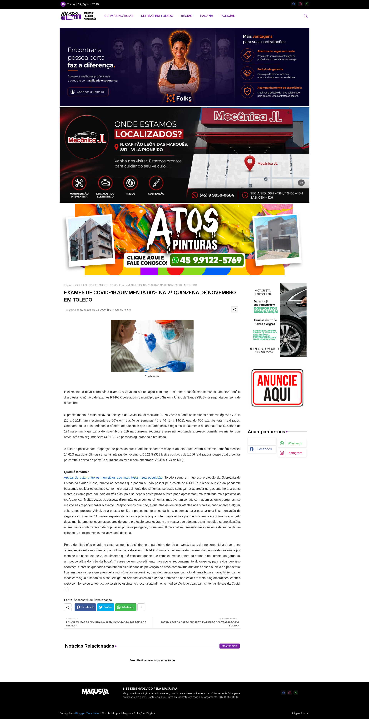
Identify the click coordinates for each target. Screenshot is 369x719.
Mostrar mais (229, 645)
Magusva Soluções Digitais (138, 713)
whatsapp (295, 443)
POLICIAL (228, 16)
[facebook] (293, 4)
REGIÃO (187, 16)
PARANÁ (206, 16)
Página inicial (72, 285)
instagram (295, 453)
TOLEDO (88, 285)
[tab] (119, 16)
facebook (264, 449)
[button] (305, 16)
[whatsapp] (307, 4)
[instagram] (300, 4)
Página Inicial (300, 713)
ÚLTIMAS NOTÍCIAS (118, 16)
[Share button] (141, 607)
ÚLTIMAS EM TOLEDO (157, 16)
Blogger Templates (87, 713)
